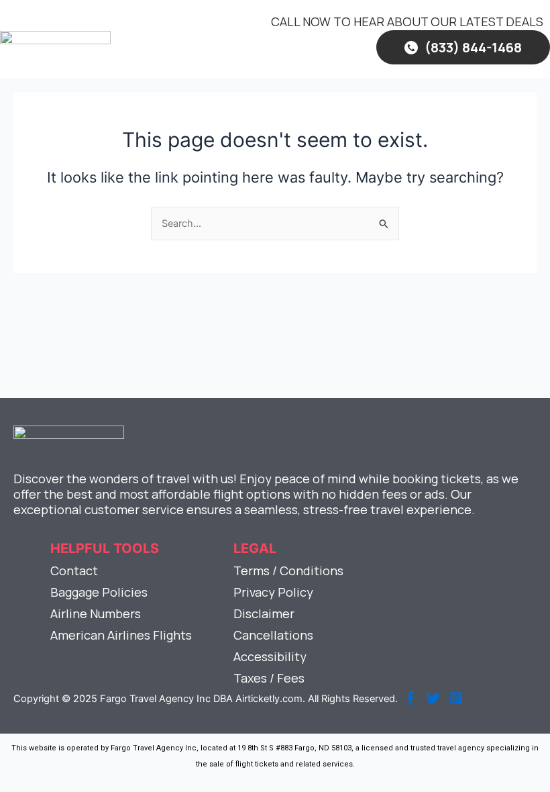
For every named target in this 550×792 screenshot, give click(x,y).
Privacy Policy (273, 592)
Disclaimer (263, 613)
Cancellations (273, 635)
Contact (74, 570)
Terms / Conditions (288, 570)
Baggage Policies (99, 592)
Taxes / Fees (269, 678)
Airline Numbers (95, 613)
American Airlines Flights (121, 635)
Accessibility (270, 656)
